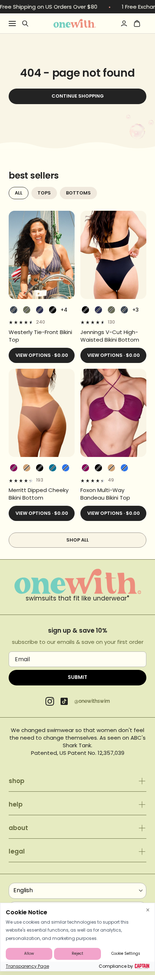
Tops (44, 192)
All (18, 192)
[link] (42, 335)
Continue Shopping (78, 96)
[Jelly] (65, 467)
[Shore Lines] (13, 309)
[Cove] (26, 467)
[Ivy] (26, 309)
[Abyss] (52, 309)
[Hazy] (13, 467)
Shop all (77, 539)
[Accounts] (124, 23)
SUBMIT (77, 677)
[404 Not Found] (74, 23)
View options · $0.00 (41, 355)
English (23, 890)
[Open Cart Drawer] (137, 23)
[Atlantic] (39, 309)
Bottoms (78, 192)
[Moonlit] (52, 467)
